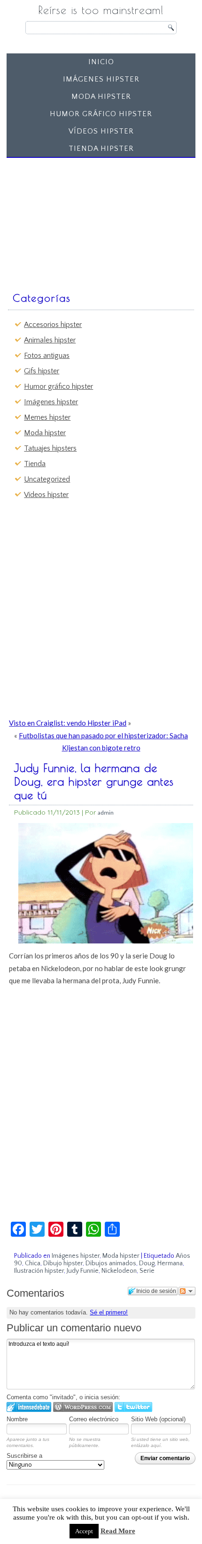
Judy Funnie (83, 1271)
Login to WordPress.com (83, 1407)
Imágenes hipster (101, 79)
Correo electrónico (93, 1419)
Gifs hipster (41, 371)
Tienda (35, 464)
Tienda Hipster (101, 148)
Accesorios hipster (53, 324)
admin (106, 812)
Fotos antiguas (47, 355)
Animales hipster (50, 340)
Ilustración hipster (39, 1271)
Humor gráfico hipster (101, 114)
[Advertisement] (80, 220)
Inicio (101, 62)
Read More (118, 1531)
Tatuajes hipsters (50, 448)
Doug (147, 1263)
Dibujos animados (110, 1263)
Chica (32, 1263)
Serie (147, 1271)
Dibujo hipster (63, 1263)
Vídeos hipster (101, 131)
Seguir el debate (187, 1291)
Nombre (17, 1419)
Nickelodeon (119, 1271)
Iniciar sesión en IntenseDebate (29, 1407)
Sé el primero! (109, 1312)
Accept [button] (84, 1531)
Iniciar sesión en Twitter (133, 1407)
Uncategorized (47, 479)
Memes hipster (47, 417)
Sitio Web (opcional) (158, 1419)
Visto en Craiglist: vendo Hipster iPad (67, 723)
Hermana (170, 1263)
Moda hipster (101, 96)
